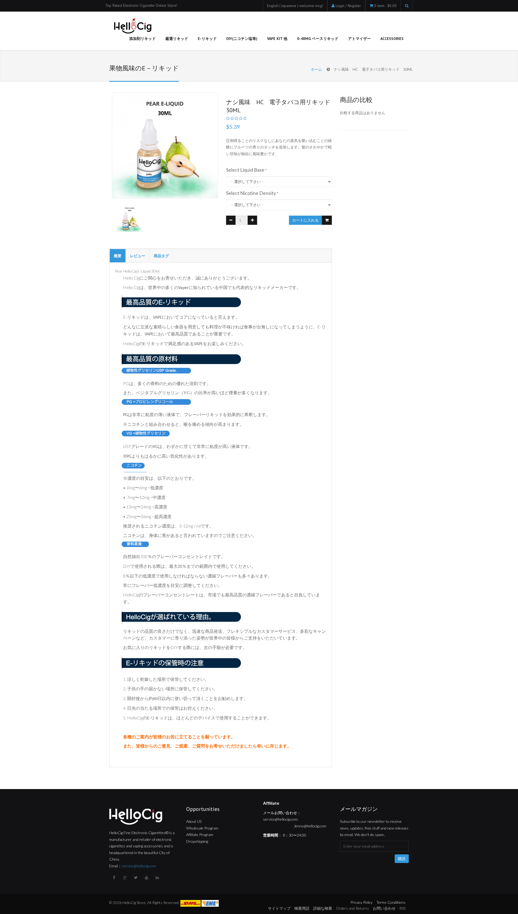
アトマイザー (359, 38)
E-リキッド (207, 38)
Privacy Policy (361, 902)
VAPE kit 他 (277, 38)
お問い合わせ (384, 908)
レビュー (137, 255)
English (273, 5)
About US (194, 821)
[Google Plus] (125, 877)
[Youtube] (147, 877)
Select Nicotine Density (251, 193)
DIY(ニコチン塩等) (241, 38)
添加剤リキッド (142, 38)
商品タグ (161, 255)
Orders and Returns (352, 908)
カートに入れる (305, 220)
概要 (117, 255)
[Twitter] (136, 877)
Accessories (392, 38)
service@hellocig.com (139, 866)
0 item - (385, 5)
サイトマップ (279, 908)
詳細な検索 (322, 908)
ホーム (316, 69)
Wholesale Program (202, 828)
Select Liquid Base (245, 170)
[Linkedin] (157, 877)
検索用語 (301, 908)
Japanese (289, 5)
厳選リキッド (176, 38)
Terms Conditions (390, 902)
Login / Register (348, 5)
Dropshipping (197, 841)
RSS (402, 908)
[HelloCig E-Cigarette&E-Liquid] (131, 26)
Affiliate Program (199, 834)
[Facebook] (114, 877)
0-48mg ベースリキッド (317, 38)
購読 (401, 858)
